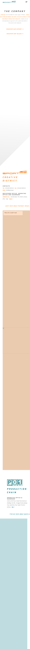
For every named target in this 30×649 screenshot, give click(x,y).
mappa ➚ (11, 198)
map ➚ (13, 507)
